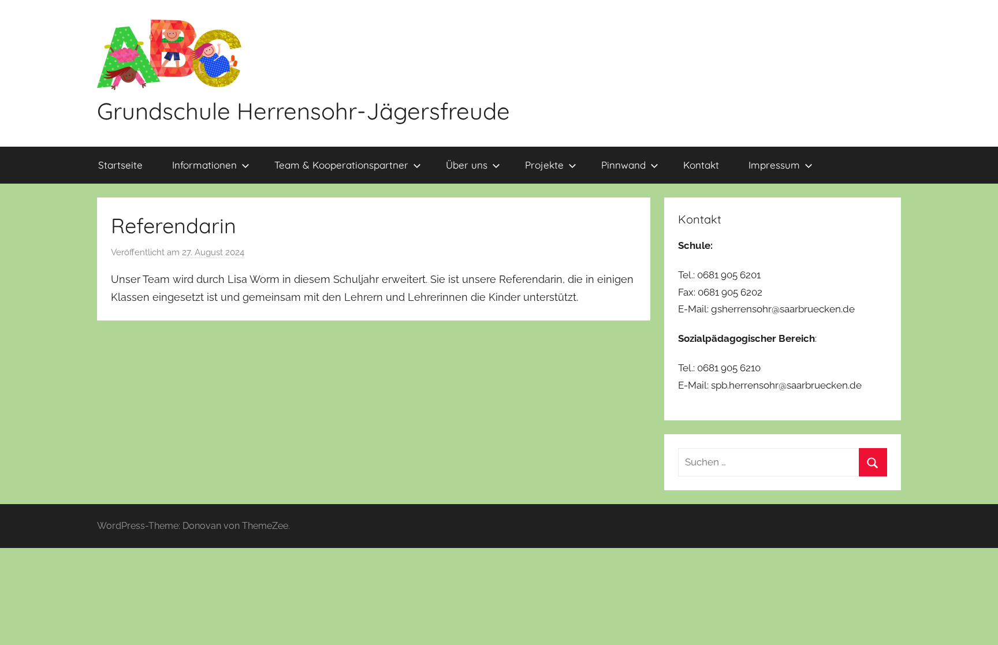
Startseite (120, 165)
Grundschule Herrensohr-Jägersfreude (303, 110)
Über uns (466, 165)
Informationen (204, 165)
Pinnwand (623, 165)
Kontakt (701, 165)
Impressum (774, 165)
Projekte (544, 165)
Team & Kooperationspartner (341, 165)
